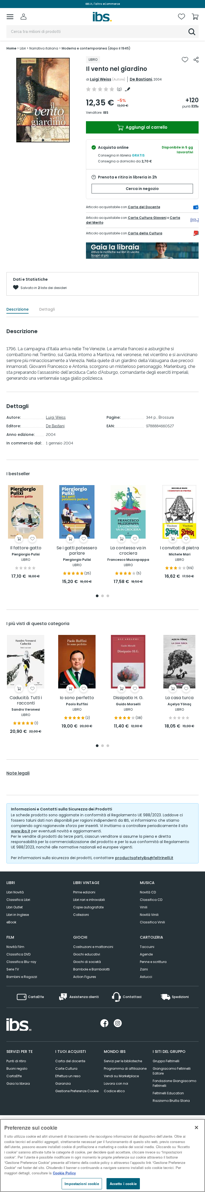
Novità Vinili (149, 914)
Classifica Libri (18, 899)
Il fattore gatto (25, 548)
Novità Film (15, 947)
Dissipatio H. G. (128, 698)
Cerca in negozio (142, 188)
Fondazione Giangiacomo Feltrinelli (174, 1083)
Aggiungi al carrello (146, 127)
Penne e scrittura (153, 961)
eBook (11, 922)
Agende (146, 954)
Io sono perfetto (77, 698)
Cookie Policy (64, 1172)
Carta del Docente (144, 207)
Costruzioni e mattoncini (93, 947)
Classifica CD (151, 899)
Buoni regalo (16, 1068)
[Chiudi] (196, 1127)
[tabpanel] (43, 100)
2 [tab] (102, 596)
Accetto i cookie (123, 1183)
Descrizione (17, 309)
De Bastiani (141, 79)
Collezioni (81, 914)
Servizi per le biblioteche (123, 1061)
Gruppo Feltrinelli (166, 1061)
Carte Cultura (66, 1068)
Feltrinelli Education (168, 1093)
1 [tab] (43, 140)
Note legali (18, 773)
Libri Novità (15, 892)
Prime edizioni (84, 892)
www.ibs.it (20, 831)
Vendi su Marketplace (121, 1076)
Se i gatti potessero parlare (77, 550)
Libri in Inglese (17, 914)
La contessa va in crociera (128, 550)
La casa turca (179, 698)
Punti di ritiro (16, 1061)
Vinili (143, 907)
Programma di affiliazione (125, 1068)
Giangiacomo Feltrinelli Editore (172, 1071)
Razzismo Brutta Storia (171, 1100)
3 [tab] (108, 596)
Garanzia (63, 1083)
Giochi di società (87, 961)
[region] (102, 1155)
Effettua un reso (67, 1076)
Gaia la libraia (18, 1083)
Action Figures (84, 976)
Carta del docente (70, 1061)
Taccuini (147, 947)
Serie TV (12, 969)
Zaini (144, 969)
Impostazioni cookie (82, 1183)
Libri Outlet (14, 907)
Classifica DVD (18, 954)
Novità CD (148, 892)
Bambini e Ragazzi (21, 976)
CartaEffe (14, 1076)
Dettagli (47, 309)
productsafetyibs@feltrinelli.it (144, 857)
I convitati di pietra (179, 548)
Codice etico (114, 1091)
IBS (105, 112)
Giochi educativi (86, 954)
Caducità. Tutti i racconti (26, 700)
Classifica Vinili (152, 922)
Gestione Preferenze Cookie (76, 1091)
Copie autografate (88, 907)
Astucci (146, 976)
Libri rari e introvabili (89, 899)
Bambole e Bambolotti (91, 969)
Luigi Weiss (100, 79)
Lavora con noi (116, 1083)
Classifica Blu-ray (21, 961)
